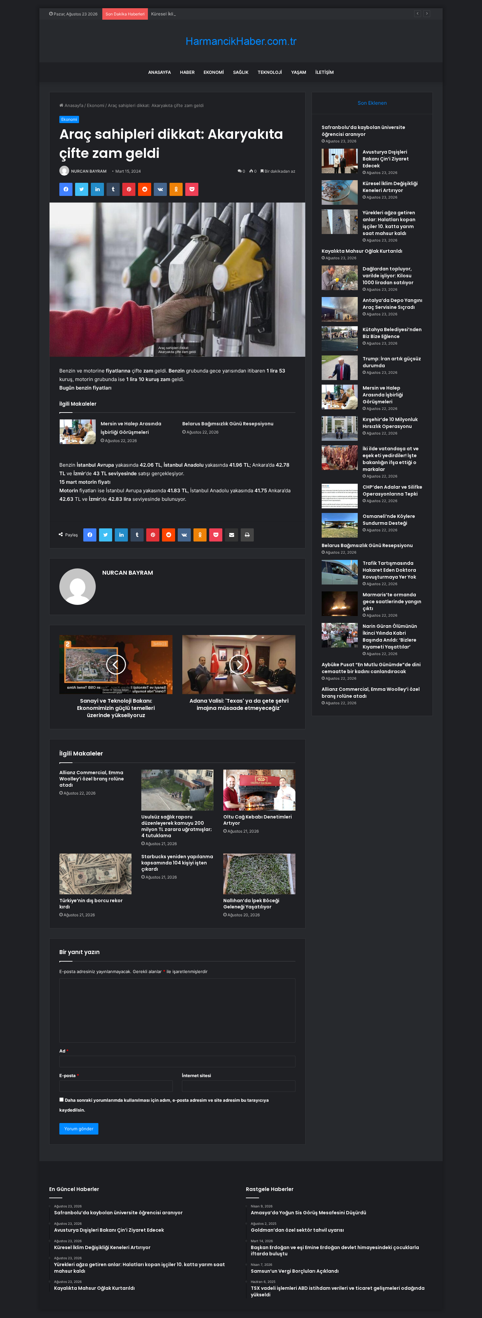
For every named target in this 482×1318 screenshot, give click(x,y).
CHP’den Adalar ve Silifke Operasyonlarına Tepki (392, 490)
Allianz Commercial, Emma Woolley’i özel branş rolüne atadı (91, 778)
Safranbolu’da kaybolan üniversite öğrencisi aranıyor (363, 131)
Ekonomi (214, 72)
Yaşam (298, 72)
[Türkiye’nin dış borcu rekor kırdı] (95, 874)
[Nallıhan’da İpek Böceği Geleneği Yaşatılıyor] (259, 874)
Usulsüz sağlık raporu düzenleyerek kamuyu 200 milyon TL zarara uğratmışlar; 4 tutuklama (176, 826)
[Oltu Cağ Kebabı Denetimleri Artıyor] (259, 790)
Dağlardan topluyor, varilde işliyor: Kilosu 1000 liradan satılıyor (388, 276)
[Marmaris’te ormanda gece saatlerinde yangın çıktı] (340, 603)
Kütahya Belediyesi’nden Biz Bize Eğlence (392, 333)
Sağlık (241, 72)
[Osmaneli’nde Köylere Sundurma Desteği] (340, 525)
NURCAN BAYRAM (89, 171)
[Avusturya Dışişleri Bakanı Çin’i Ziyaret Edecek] (340, 161)
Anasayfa (159, 72)
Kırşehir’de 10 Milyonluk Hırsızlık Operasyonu (390, 423)
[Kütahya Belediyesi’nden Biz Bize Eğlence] (340, 338)
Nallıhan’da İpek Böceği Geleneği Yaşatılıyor (251, 903)
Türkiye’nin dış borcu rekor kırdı (91, 903)
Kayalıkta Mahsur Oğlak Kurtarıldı (362, 251)
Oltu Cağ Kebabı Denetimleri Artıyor (257, 820)
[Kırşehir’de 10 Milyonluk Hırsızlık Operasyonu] (340, 428)
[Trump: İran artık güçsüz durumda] (340, 367)
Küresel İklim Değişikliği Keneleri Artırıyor (192, 13)
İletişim (324, 72)
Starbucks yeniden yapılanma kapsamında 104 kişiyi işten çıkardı (177, 862)
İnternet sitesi (196, 1075)
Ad (64, 1050)
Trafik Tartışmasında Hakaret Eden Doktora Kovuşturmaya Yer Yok (389, 570)
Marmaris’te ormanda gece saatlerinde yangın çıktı (392, 601)
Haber (187, 72)
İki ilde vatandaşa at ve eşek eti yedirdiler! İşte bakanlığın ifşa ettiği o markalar (391, 459)
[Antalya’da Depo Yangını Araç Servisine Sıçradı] (340, 309)
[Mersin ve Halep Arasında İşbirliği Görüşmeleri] (78, 431)
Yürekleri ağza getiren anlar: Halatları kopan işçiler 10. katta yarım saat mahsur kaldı (389, 223)
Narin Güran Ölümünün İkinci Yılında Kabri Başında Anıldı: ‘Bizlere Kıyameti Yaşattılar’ (390, 636)
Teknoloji (270, 72)
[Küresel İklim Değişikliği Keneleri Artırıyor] (340, 192)
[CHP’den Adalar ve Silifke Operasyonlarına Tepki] (340, 496)
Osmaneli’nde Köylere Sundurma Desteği (389, 519)
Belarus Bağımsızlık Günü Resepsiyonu (227, 423)
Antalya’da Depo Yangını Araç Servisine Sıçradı (392, 303)
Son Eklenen (372, 103)
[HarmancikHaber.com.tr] (241, 41)
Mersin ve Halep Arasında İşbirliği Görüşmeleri (383, 395)
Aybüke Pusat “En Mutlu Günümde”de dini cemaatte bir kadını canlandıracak (371, 668)
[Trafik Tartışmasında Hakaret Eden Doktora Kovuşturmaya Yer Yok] (340, 572)
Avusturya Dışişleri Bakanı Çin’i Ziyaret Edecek (386, 159)
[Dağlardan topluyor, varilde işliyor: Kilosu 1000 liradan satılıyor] (340, 278)
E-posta (69, 1075)
